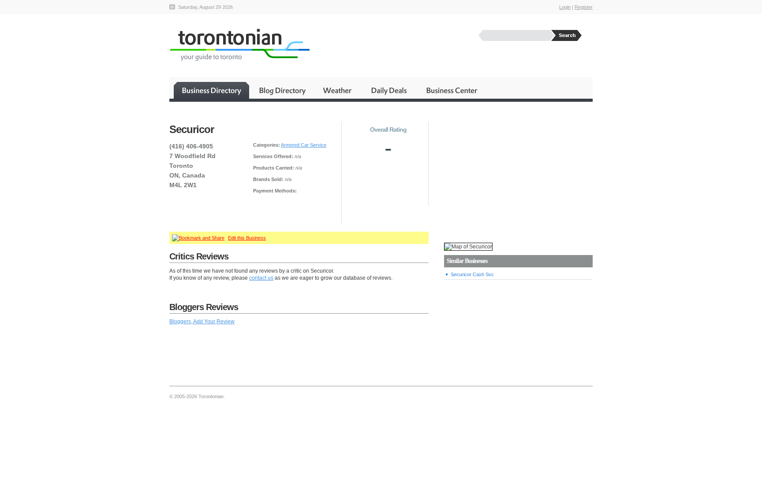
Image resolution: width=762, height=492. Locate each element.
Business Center (451, 90)
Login (565, 7)
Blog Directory (282, 90)
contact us (261, 278)
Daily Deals (389, 90)
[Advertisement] (518, 172)
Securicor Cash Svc (472, 274)
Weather (338, 90)
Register (584, 7)
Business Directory (211, 90)
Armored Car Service (303, 145)
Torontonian (239, 44)
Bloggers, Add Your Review (202, 321)
